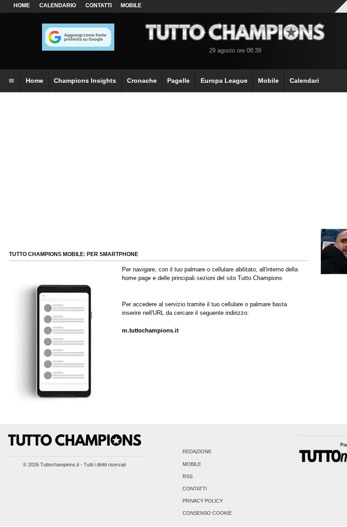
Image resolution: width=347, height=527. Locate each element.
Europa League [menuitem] (224, 80)
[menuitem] (11, 81)
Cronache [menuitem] (142, 80)
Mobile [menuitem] (268, 80)
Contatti (195, 488)
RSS (187, 476)
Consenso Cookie (207, 513)
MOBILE (131, 5)
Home (22, 5)
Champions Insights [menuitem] (85, 80)
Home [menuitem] (34, 80)
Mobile (192, 464)
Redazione (197, 452)
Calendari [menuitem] (304, 80)
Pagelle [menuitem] (178, 80)
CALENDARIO (57, 5)
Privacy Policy (203, 501)
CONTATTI (98, 5)
